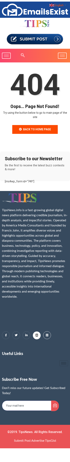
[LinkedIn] (26, 335)
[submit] (55, 406)
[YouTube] (37, 335)
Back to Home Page (37, 129)
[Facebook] (6, 335)
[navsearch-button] (21, 55)
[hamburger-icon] (6, 56)
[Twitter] (16, 335)
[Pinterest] (47, 335)
